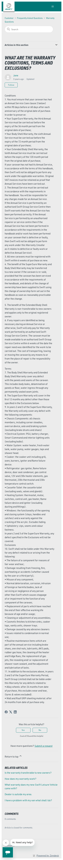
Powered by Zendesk (48, 855)
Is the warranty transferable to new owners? (28, 772)
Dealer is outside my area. (18, 794)
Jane (15, 75)
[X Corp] (10, 712)
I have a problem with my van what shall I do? (28, 800)
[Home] (9, 6)
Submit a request (43, 745)
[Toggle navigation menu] (52, 6)
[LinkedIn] (15, 712)
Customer (9, 18)
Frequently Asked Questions (30, 18)
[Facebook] (6, 712)
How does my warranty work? (20, 778)
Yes (23, 730)
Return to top (12, 756)
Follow (11, 85)
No (40, 730)
